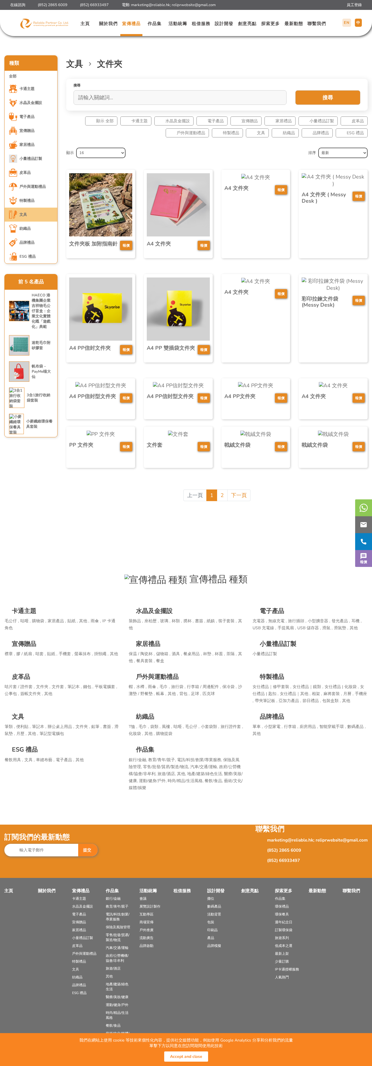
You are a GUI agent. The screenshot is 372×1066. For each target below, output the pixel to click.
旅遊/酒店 (113, 968)
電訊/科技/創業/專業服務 (117, 917)
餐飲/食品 (113, 1025)
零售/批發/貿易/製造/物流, (166, 767)
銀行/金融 (113, 898)
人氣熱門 (282, 977)
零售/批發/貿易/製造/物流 (117, 937)
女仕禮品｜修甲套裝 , (272, 687)
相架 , (317, 693)
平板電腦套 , (106, 687)
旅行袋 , (178, 687)
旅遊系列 (282, 938)
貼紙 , (72, 621)
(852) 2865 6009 (52, 5)
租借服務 (201, 23)
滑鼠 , (327, 628)
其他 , (84, 621)
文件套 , (59, 687)
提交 (87, 850)
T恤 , (133, 726)
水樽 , (141, 687)
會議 (143, 898)
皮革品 (358, 121)
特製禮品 (231, 133)
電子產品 (216, 121)
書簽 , (200, 621)
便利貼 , (23, 726)
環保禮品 (282, 906)
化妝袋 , (136, 733)
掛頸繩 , (101, 654)
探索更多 (270, 23)
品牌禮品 (321, 133)
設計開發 (224, 23)
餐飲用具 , (14, 760)
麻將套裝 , (332, 693)
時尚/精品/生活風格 (117, 1015)
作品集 (155, 23)
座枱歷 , (151, 621)
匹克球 (209, 693)
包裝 (210, 922)
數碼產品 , (356, 726)
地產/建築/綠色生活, (205, 774)
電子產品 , (65, 760)
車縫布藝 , (45, 760)
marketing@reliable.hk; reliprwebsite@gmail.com (173, 5)
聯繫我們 (316, 23)
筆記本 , (74, 687)
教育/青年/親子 (117, 906)
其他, (182, 774)
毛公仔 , (12, 621)
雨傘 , (96, 621)
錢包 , (88, 687)
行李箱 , (291, 726)
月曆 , (348, 693)
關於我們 (108, 23)
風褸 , (167, 726)
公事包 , (12, 693)
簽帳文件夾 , (31, 693)
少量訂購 (282, 961)
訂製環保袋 (283, 930)
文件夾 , (43, 687)
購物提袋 (164, 733)
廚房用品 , (309, 726)
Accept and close (186, 1056)
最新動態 (294, 23)
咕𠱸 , (25, 621)
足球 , (196, 693)
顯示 (70, 152)
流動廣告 (146, 938)
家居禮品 (284, 121)
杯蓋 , (220, 654)
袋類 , (155, 726)
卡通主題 (139, 121)
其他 (354, 628)
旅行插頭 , (297, 621)
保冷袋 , (229, 687)
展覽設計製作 (150, 906)
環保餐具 (282, 914)
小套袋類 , (210, 726)
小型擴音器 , (319, 621)
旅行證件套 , (232, 726)
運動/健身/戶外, (153, 781)
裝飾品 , (136, 621)
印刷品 (212, 930)
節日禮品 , (312, 700)
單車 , (258, 726)
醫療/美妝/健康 (117, 997)
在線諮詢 (17, 5)
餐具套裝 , (145, 661)
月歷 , (21, 733)
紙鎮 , (212, 621)
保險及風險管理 (118, 927)
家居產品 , (57, 621)
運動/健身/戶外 (117, 1005)
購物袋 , (39, 621)
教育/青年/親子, (162, 760)
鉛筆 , (96, 726)
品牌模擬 (214, 945)
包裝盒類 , (331, 700)
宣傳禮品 (131, 23)
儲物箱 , (163, 654)
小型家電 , (273, 726)
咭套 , (40, 654)
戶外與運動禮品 (191, 133)
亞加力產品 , (290, 700)
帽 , (132, 687)
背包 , (184, 693)
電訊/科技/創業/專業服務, (200, 760)
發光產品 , (341, 621)
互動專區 (146, 914)
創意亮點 (247, 23)
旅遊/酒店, (167, 774)
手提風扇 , (287, 628)
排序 (312, 152)
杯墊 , (208, 654)
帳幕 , (161, 693)
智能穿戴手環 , (332, 726)
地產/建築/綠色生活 (117, 986)
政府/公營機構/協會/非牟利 (117, 958)
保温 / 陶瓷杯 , (142, 654)
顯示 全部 (105, 121)
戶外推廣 (146, 930)
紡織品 (289, 133)
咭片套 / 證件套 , (20, 687)
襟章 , (10, 654)
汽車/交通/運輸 (117, 947)
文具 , (29, 760)
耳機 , (356, 621)
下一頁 (239, 495)
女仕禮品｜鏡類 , (308, 687)
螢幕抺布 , (83, 654)
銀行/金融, (138, 760)
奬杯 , (188, 621)
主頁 (85, 23)
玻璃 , (165, 621)
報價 (363, 562)
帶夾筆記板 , (266, 700)
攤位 (210, 898)
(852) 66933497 (94, 5)
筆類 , (10, 726)
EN (347, 22)
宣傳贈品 (250, 121)
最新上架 (282, 953)
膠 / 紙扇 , (25, 654)
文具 (261, 133)
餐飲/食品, (214, 781)
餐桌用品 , (192, 654)
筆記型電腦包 (52, 733)
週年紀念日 (283, 922)
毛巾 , (165, 687)
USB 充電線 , (264, 628)
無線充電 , (277, 621)
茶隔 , (231, 654)
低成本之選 (283, 945)
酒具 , (177, 654)
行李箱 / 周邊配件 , (204, 687)
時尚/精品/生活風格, (186, 781)
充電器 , (260, 621)
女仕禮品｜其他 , (295, 693)
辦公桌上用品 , (61, 726)
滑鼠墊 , (341, 628)
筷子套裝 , (227, 621)
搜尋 (328, 97)
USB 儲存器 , (309, 628)
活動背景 (214, 914)
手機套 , (66, 654)
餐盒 (160, 661)
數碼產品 (214, 906)
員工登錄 (354, 5)
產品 (210, 938)
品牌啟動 (146, 945)
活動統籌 (178, 23)
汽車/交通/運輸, (204, 767)
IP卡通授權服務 (287, 969)
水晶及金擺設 (177, 121)
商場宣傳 (146, 922)
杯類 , (177, 621)
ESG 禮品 (355, 133)
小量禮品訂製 (322, 121)
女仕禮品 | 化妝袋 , (342, 687)
